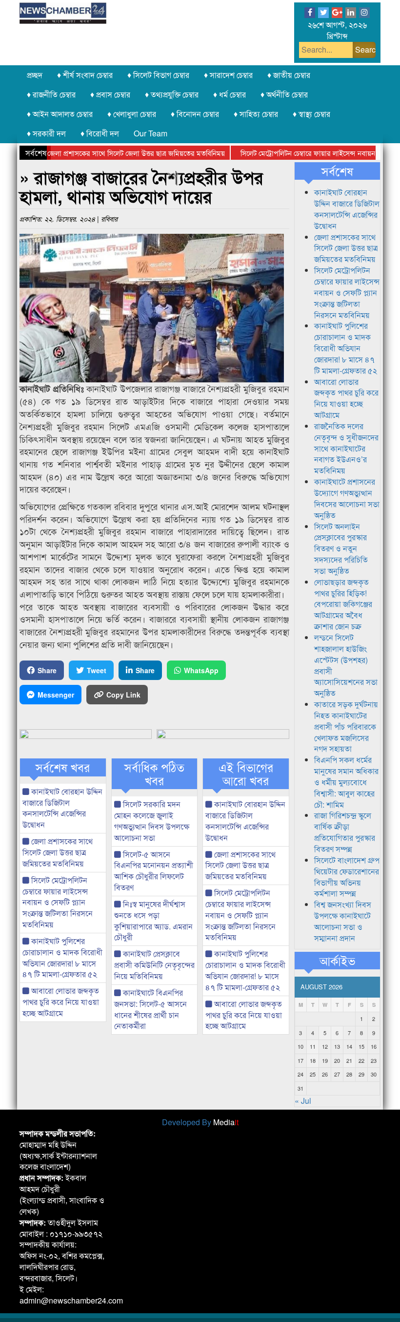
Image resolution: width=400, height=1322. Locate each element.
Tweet (96, 670)
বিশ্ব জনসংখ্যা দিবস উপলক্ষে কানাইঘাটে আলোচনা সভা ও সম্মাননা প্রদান (342, 921)
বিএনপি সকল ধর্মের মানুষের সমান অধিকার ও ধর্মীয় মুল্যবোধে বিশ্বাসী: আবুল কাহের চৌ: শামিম (346, 782)
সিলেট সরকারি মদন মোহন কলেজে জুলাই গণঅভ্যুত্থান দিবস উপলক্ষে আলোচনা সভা (151, 820)
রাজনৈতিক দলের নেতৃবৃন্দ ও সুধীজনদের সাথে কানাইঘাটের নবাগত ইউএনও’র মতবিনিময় (346, 448)
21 (349, 1060)
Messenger (56, 694)
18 (313, 1060)
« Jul (303, 1100)
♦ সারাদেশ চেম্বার (228, 74)
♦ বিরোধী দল (99, 133)
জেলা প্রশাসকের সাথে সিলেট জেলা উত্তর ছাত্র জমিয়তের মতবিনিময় (117, 153)
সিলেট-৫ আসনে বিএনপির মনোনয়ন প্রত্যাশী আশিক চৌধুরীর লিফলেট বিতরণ (153, 871)
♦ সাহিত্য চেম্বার (256, 113)
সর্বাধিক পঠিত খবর (154, 774)
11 (313, 1046)
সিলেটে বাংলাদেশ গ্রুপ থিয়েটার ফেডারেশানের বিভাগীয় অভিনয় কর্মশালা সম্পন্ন (347, 876)
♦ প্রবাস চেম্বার (110, 94)
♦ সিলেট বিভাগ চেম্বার (158, 74)
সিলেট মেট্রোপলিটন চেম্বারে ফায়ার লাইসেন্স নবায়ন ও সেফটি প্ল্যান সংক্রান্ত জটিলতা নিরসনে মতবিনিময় (57, 902)
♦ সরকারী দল (46, 133)
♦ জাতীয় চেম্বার (288, 74)
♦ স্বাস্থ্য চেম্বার (311, 113)
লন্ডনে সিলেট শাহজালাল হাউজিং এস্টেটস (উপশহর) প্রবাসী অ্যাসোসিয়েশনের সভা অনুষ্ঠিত (346, 665)
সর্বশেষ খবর (63, 767)
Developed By (200, 1122)
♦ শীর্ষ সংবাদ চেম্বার (85, 74)
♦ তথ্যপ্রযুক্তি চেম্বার (172, 94)
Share (47, 670)
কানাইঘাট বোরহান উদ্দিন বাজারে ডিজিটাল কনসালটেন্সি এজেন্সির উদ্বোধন (62, 808)
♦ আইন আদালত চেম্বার (60, 113)
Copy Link (123, 694)
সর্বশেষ (337, 171)
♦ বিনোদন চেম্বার (195, 113)
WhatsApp (201, 670)
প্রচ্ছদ (34, 74)
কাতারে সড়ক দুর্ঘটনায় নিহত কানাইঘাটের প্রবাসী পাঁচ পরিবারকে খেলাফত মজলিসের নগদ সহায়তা (346, 726)
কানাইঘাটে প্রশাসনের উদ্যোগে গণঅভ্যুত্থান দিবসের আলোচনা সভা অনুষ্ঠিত (347, 498)
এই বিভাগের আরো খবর (246, 774)
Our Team (150, 133)
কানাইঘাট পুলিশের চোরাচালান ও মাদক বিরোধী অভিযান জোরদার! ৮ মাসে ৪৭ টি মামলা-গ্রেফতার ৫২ (62, 957)
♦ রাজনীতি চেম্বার (51, 94)
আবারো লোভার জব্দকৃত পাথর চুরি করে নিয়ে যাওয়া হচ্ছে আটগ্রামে (60, 1002)
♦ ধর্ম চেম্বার (229, 94)
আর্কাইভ (337, 960)
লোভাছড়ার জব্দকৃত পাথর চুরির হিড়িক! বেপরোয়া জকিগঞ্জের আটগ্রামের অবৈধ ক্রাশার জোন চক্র (343, 604)
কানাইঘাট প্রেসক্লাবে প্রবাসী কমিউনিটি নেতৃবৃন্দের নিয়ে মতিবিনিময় (154, 965)
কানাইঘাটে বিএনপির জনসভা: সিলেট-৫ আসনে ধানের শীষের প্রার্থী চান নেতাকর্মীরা (150, 1009)
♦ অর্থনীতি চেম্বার (284, 94)
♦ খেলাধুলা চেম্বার (131, 113)
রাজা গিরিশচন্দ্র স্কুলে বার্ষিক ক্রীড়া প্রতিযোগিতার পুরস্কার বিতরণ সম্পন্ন (344, 832)
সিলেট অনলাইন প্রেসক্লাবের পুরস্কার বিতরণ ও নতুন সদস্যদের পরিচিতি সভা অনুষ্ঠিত (341, 548)
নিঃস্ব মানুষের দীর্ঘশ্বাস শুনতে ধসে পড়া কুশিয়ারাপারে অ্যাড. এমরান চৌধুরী (153, 920)
